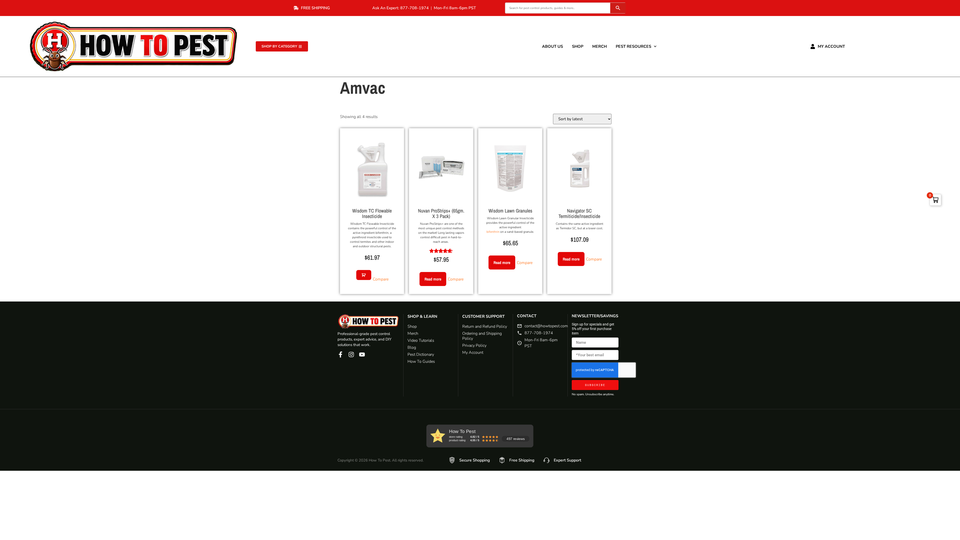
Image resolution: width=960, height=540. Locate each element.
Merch (599, 46)
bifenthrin (493, 232)
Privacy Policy (474, 345)
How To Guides (421, 361)
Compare (380, 279)
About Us (552, 46)
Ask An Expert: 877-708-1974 (400, 8)
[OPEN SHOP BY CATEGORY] (300, 46)
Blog (412, 347)
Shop (577, 46)
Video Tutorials (421, 340)
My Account (831, 46)
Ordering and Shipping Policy (482, 336)
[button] (364, 275)
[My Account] (812, 46)
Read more (432, 279)
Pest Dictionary (421, 354)
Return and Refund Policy (484, 326)
